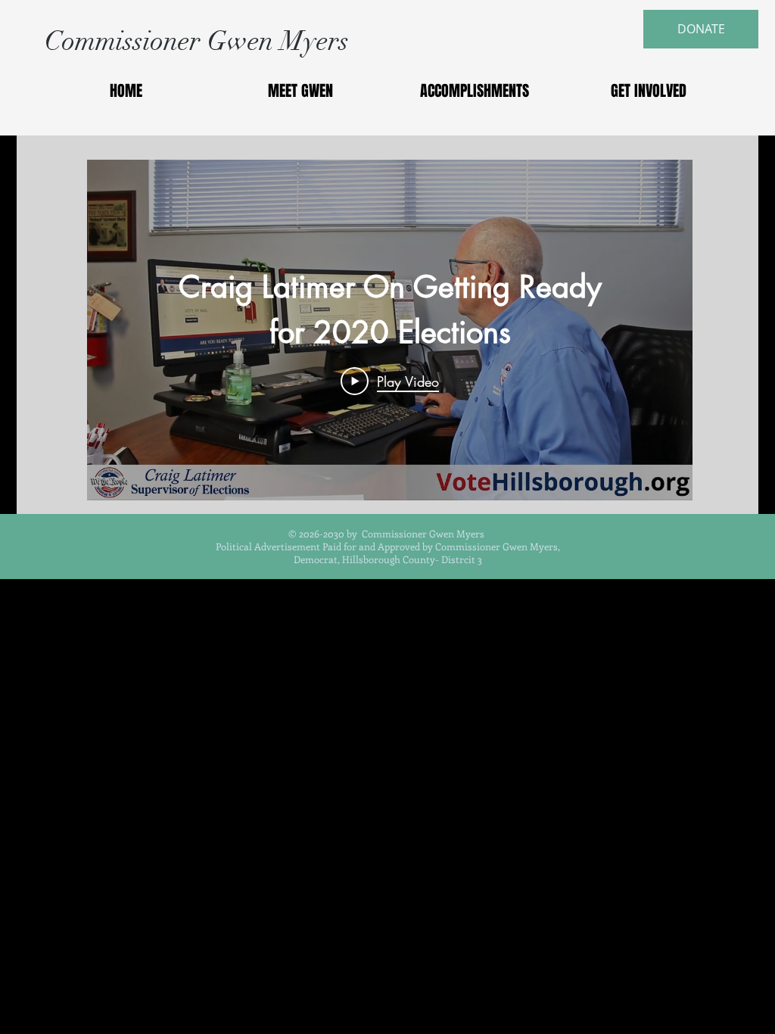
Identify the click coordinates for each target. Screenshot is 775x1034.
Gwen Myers (278, 41)
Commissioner (126, 41)
